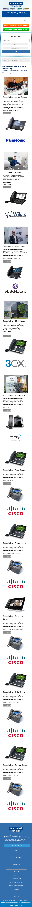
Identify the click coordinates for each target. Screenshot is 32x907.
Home (16, 850)
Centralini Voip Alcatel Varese (14, 246)
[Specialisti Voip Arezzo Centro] (16, 531)
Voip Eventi (16, 871)
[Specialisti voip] (16, 4)
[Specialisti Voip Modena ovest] (16, 384)
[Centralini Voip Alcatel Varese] (16, 235)
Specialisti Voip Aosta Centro (14, 470)
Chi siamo (16, 854)
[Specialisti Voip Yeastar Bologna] (16, 86)
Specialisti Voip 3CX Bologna (14, 321)
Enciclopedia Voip (16, 878)
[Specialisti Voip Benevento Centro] (16, 604)
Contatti (16, 889)
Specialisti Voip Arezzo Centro (14, 543)
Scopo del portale (16, 857)
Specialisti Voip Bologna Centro (15, 765)
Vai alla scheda (7, 113)
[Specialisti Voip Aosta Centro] (16, 458)
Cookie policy (16, 896)
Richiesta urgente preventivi (16, 882)
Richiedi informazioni (17, 845)
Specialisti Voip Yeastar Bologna (15, 97)
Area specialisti (16, 861)
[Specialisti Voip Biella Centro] (16, 680)
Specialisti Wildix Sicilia (12, 172)
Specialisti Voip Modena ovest (14, 395)
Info (17, 905)
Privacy (16, 893)
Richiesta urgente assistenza (16, 885)
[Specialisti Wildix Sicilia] (16, 161)
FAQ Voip (16, 875)
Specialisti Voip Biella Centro (14, 692)
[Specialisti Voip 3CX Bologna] (16, 309)
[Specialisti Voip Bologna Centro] (16, 753)
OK (21, 905)
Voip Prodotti (16, 864)
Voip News (16, 868)
